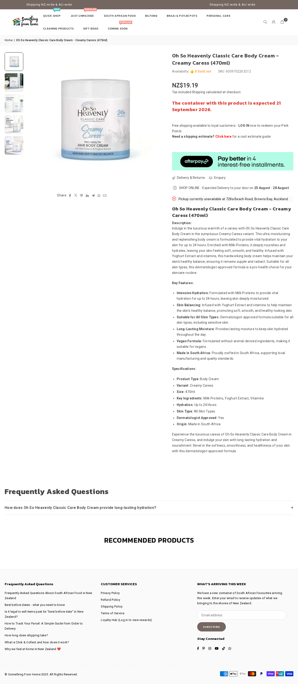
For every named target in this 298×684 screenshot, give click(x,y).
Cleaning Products (58, 29)
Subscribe (211, 627)
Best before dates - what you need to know (35, 605)
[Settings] (274, 22)
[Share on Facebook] (70, 195)
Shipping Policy (111, 606)
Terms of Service (112, 613)
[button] (282, 22)
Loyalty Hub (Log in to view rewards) (126, 620)
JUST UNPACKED (83, 13)
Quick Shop (52, 13)
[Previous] (32, 120)
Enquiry (219, 177)
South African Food (120, 16)
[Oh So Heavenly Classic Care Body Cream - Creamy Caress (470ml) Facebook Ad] (14, 103)
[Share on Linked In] (87, 195)
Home (9, 40)
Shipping (198, 92)
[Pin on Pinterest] (81, 195)
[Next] (154, 120)
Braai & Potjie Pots (182, 16)
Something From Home (24, 674)
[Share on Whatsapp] (99, 195)
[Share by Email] (105, 195)
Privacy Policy (110, 593)
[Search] (265, 22)
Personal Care (218, 16)
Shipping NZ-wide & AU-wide (35, 4)
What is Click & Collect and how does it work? (37, 642)
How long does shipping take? (26, 635)
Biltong (151, 16)
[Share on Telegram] (93, 195)
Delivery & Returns (190, 177)
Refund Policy (110, 599)
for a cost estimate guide (243, 136)
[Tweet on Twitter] (76, 195)
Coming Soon (119, 26)
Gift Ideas (90, 29)
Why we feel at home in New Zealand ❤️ (33, 649)
